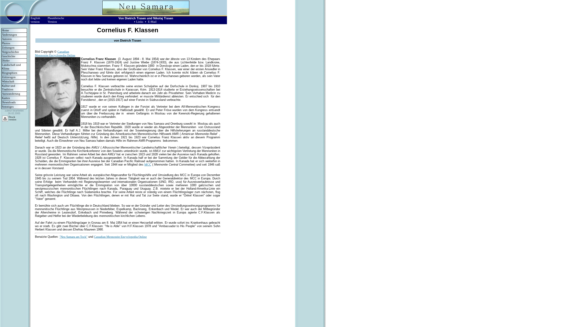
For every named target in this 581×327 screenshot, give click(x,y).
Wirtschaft (8, 81)
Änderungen (9, 34)
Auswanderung (11, 93)
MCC (147, 164)
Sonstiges (8, 106)
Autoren (7, 39)
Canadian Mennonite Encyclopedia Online (55, 53)
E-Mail (152, 21)
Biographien (9, 72)
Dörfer (6, 60)
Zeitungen (8, 47)
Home (5, 30)
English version (35, 19)
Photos (6, 43)
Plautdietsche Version (56, 19)
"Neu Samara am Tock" (73, 236)
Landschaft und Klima (11, 66)
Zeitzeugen (9, 77)
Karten (6, 98)
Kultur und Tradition (8, 87)
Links (139, 21)
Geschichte (8, 56)
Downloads (9, 102)
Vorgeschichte (10, 52)
